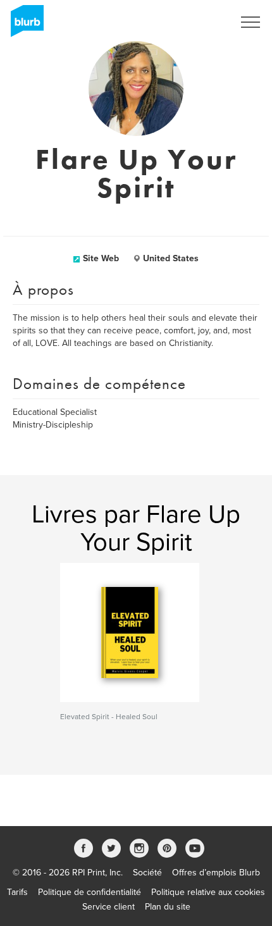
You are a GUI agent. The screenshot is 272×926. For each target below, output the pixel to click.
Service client (108, 906)
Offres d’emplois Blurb (216, 872)
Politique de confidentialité (89, 892)
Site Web (101, 258)
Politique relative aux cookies (208, 892)
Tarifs (17, 892)
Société (147, 872)
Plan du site (167, 906)
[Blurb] (23, 25)
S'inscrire (199, 22)
